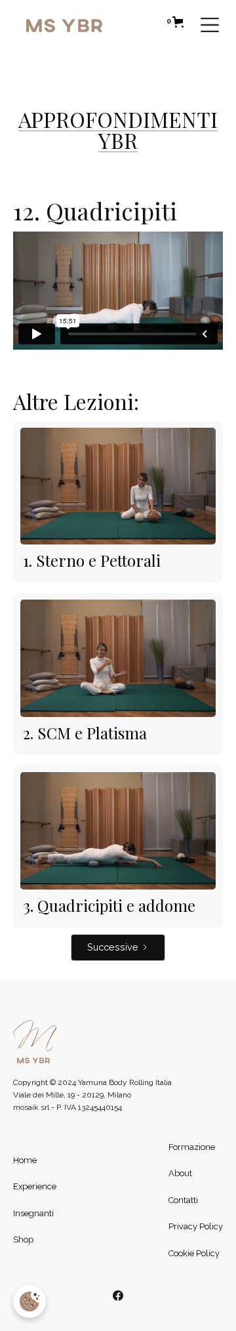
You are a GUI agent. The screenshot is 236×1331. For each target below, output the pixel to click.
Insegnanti (33, 1213)
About (180, 1173)
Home (25, 1160)
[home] (93, 24)
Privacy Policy (195, 1226)
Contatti (183, 1200)
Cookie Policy (194, 1253)
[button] (175, 21)
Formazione (191, 1147)
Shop (23, 1239)
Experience (34, 1186)
